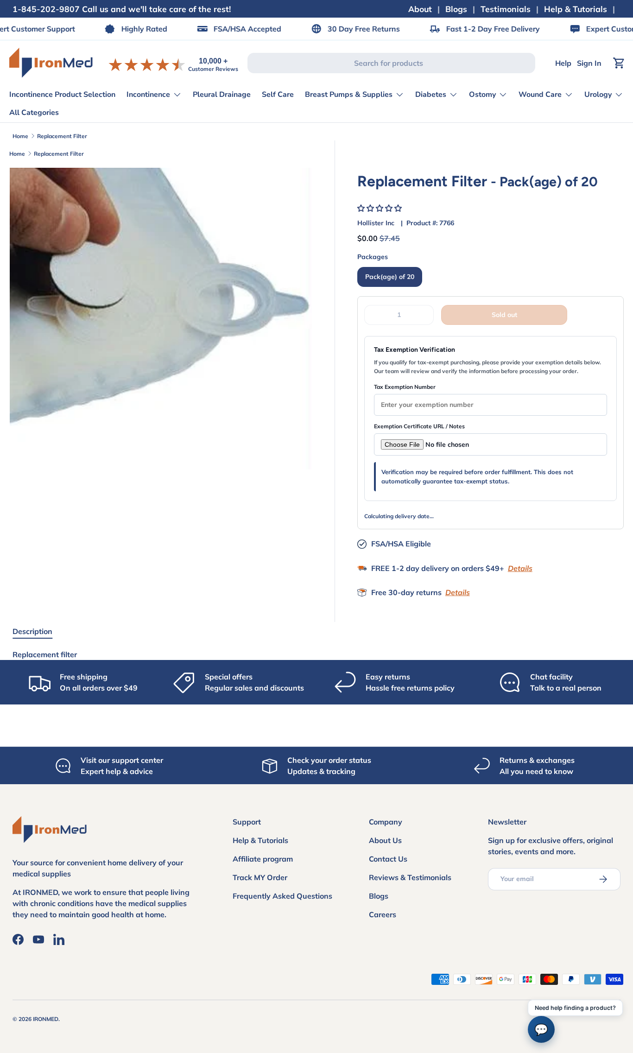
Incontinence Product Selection (62, 94)
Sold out (504, 315)
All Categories (34, 113)
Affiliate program (263, 858)
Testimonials (506, 9)
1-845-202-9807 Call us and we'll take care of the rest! (122, 9)
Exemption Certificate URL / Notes (419, 426)
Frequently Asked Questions (282, 896)
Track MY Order (260, 877)
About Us (385, 840)
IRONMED (45, 1018)
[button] (380, 208)
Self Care (278, 94)
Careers (382, 914)
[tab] (32, 631)
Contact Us (388, 858)
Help (563, 63)
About (420, 9)
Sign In (589, 63)
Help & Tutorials (575, 9)
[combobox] (391, 63)
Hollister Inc (375, 223)
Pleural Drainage (222, 94)
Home (20, 136)
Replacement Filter (62, 136)
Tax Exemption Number (405, 386)
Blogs (456, 9)
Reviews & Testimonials (410, 877)
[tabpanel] (316, 654)
